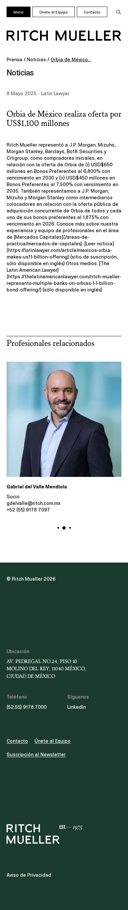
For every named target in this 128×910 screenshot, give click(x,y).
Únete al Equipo (53, 12)
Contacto (92, 12)
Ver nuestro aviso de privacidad (56, 475)
